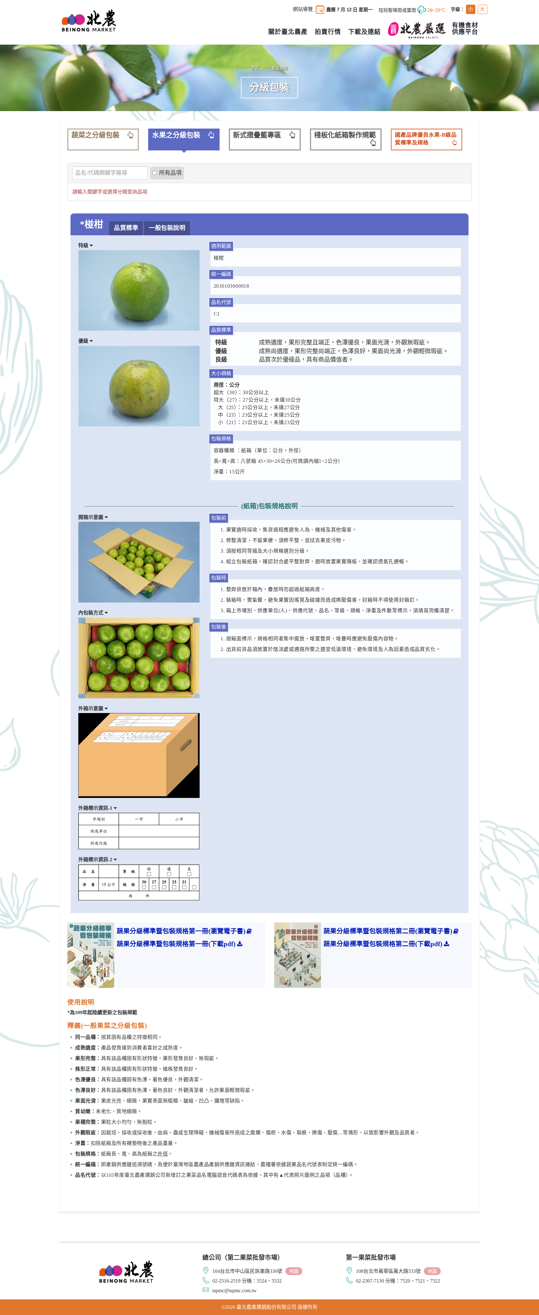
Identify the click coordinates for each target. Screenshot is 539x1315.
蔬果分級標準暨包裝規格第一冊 (181, 931)
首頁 (255, 68)
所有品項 (170, 173)
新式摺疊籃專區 (257, 135)
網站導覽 (303, 9)
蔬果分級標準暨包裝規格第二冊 (387, 931)
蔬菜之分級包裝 (95, 135)
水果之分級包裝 (176, 135)
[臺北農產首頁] (89, 20)
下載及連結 (277, 68)
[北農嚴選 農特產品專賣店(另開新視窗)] (417, 30)
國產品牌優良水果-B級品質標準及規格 (426, 139)
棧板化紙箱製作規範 (345, 135)
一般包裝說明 (167, 228)
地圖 (294, 1271)
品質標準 (126, 228)
